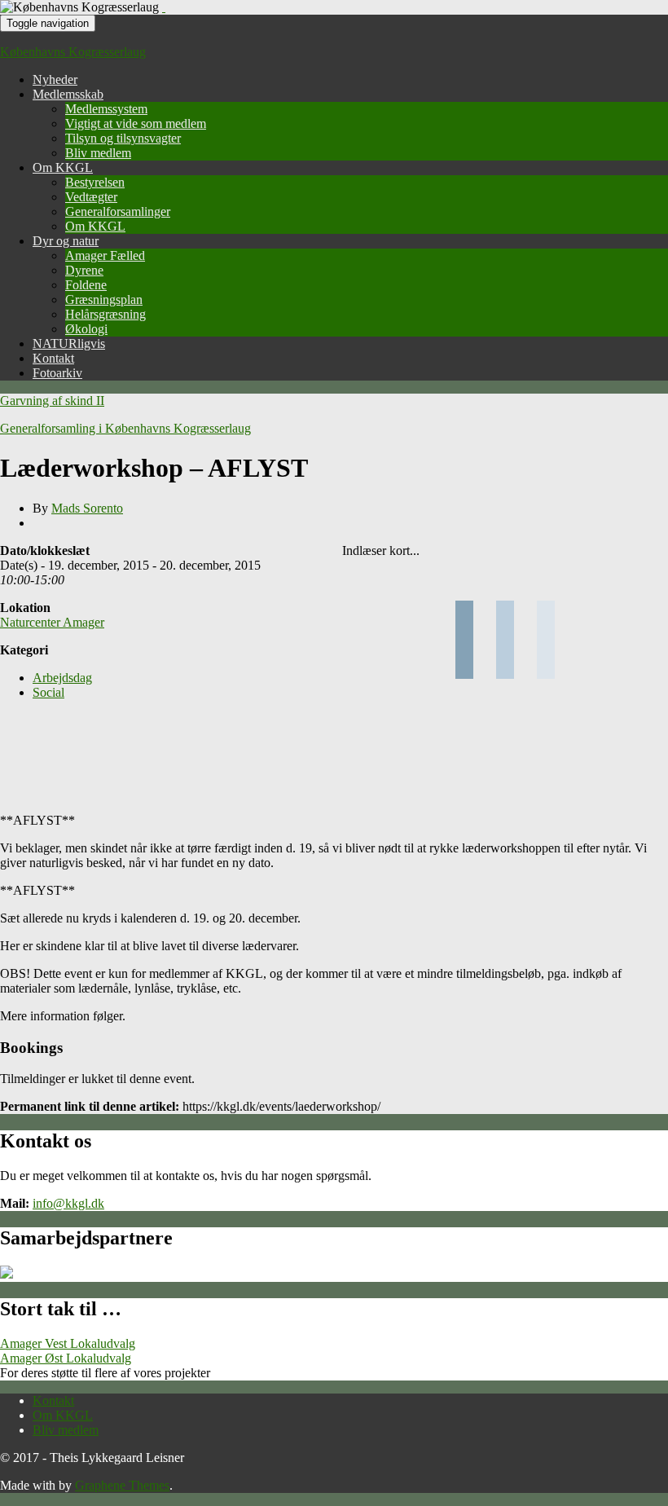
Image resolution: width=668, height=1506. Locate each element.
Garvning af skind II (52, 400)
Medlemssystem (106, 109)
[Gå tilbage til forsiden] (163, 7)
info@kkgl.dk (68, 1203)
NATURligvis (69, 343)
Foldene (86, 285)
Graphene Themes (122, 1485)
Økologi (86, 329)
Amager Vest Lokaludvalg (67, 1343)
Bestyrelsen (95, 182)
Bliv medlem (98, 153)
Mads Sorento (87, 508)
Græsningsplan (104, 299)
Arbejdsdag (62, 678)
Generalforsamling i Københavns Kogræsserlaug (125, 428)
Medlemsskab (68, 94)
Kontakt (53, 358)
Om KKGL (63, 167)
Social (48, 692)
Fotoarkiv (57, 373)
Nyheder (55, 79)
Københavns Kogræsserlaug (73, 52)
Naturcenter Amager (52, 622)
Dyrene (84, 270)
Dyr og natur (66, 241)
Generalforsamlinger (117, 211)
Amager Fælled (105, 255)
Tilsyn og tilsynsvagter (123, 138)
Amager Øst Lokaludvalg (65, 1358)
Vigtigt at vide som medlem (135, 123)
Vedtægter (91, 197)
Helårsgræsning (105, 314)
